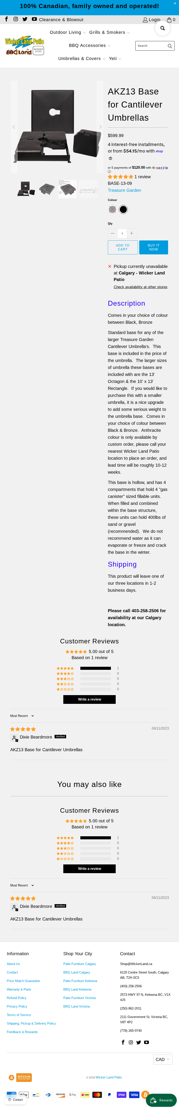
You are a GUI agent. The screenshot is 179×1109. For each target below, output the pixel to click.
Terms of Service (19, 1015)
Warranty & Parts (19, 989)
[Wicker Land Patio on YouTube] (34, 19)
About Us (13, 964)
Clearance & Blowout (61, 19)
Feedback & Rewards (22, 1032)
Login (154, 19)
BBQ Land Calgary (76, 972)
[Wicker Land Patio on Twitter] (25, 19)
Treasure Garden (124, 190)
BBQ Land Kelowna (77, 989)
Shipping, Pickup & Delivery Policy (31, 1023)
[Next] (100, 127)
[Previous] (14, 127)
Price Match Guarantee (23, 981)
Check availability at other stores (140, 287)
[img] (23, 729)
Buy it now (154, 247)
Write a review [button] (89, 699)
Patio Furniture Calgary (79, 964)
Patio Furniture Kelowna (80, 981)
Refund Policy (17, 998)
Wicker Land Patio (109, 1077)
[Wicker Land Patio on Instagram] (15, 19)
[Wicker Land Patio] (24, 46)
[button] (68, 32)
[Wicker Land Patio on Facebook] (6, 19)
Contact (12, 972)
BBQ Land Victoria (76, 1006)
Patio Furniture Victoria (79, 998)
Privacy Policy (17, 1006)
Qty (110, 223)
